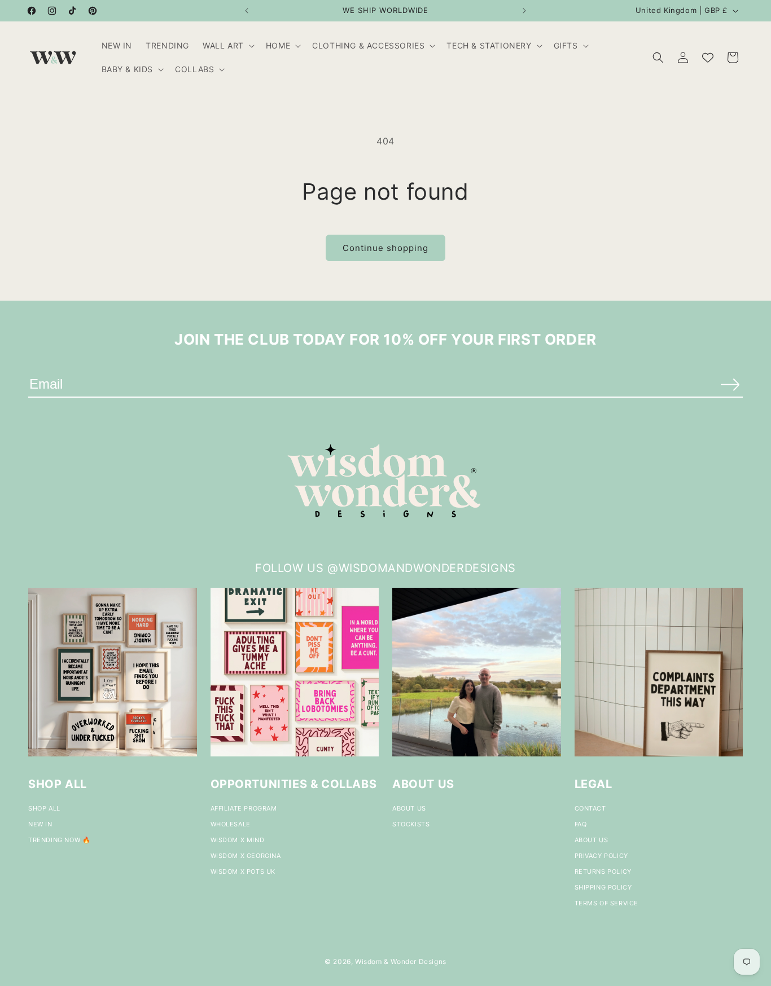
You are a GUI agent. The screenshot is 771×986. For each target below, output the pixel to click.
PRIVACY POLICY (601, 856)
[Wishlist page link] (707, 57)
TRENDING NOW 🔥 (59, 840)
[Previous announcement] (246, 10)
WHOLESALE (231, 824)
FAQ (581, 824)
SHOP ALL (44, 808)
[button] (227, 46)
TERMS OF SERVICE (607, 903)
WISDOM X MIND (238, 840)
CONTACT (590, 808)
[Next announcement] (524, 10)
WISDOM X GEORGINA (246, 856)
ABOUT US (409, 808)
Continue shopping (385, 248)
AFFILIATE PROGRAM (244, 808)
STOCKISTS (411, 824)
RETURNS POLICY (603, 871)
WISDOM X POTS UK (243, 871)
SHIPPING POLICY (603, 887)
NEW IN (40, 824)
